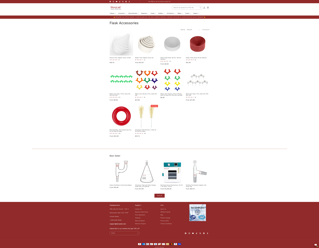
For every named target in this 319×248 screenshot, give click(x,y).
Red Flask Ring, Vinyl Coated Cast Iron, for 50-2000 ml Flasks (121, 130)
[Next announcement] (179, 1)
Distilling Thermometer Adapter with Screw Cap (196, 185)
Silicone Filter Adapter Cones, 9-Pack (120, 57)
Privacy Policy (164, 220)
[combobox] (187, 8)
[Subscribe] (137, 233)
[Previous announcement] (140, 1)
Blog (161, 215)
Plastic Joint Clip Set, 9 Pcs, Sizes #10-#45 (146, 94)
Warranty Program (140, 223)
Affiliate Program (165, 212)
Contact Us (138, 209)
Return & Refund (140, 220)
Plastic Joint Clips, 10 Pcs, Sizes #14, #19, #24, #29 (120, 94)
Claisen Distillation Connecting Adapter (121, 185)
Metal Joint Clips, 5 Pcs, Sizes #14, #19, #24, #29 (197, 94)
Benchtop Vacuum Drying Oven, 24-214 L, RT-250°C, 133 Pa (171, 185)
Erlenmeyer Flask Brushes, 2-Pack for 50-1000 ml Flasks (145, 130)
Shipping (137, 218)
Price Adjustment (140, 215)
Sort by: (183, 29)
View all (159, 195)
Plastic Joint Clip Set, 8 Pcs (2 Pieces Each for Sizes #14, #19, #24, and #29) (171, 94)
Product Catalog (165, 218)
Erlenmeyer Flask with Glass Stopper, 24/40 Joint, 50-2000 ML (145, 185)
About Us (163, 209)
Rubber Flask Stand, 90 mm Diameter (196, 57)
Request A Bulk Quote (141, 212)
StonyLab (161, 247)
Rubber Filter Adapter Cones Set (144, 57)
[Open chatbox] (316, 245)
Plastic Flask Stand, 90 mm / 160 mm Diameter (170, 58)
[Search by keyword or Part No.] (200, 8)
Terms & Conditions (166, 223)
